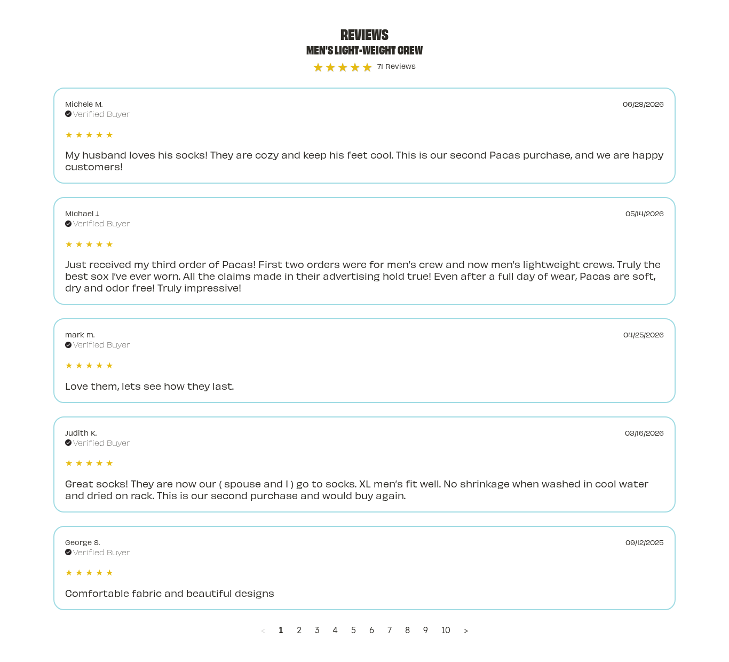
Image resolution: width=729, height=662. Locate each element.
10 (445, 630)
